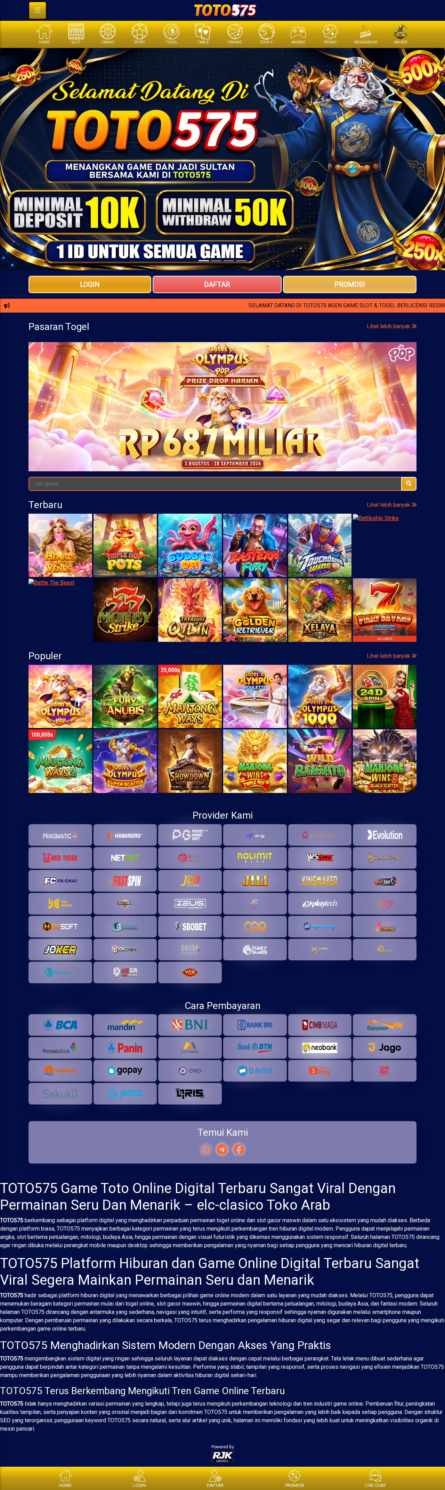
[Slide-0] (204, 261)
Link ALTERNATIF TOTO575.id (222, 330)
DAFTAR (217, 284)
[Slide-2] (229, 261)
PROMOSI (349, 284)
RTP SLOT (222, 353)
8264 (102, 424)
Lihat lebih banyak (389, 395)
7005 (153, 424)
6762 (354, 424)
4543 (405, 424)
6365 (52, 424)
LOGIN (90, 284)
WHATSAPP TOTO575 (222, 307)
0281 (253, 424)
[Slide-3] (241, 261)
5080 (304, 424)
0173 (203, 424)
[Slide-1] (216, 261)
